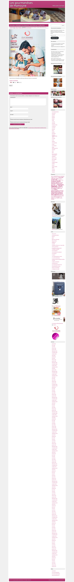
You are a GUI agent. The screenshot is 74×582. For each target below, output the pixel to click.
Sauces (53, 165)
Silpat (58, 196)
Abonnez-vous (54, 37)
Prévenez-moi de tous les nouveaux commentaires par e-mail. (21, 119)
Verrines (53, 170)
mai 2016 (53, 491)
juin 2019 (53, 437)
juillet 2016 (54, 488)
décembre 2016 (54, 481)
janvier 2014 (54, 531)
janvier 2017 (54, 479)
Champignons (56, 177)
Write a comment (18, 27)
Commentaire (13, 97)
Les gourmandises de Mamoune (21, 4)
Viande (52, 199)
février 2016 (54, 495)
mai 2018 (53, 456)
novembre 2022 (54, 384)
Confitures (54, 126)
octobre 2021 (54, 400)
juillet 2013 (54, 540)
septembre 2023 (54, 375)
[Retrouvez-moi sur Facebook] (58, 82)
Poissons (53, 160)
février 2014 (54, 530)
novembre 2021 (54, 398)
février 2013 (54, 547)
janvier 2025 (54, 361)
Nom (11, 107)
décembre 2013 (54, 533)
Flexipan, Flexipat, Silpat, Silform (39, 27)
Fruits (57, 188)
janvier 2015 (54, 514)
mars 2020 (53, 424)
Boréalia (53, 117)
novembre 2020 (54, 413)
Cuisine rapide (55, 182)
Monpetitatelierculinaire (56, 266)
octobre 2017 (54, 466)
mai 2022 (53, 390)
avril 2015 (53, 510)
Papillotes (53, 156)
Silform (55, 196)
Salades (53, 163)
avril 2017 (53, 475)
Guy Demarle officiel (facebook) (57, 323)
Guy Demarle (54, 145)
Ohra (53, 152)
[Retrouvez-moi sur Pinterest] (58, 69)
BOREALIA (54, 242)
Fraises (62, 187)
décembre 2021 (54, 397)
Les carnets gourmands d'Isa (57, 264)
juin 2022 (53, 388)
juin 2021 (53, 404)
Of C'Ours (53, 215)
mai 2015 (53, 508)
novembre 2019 (54, 430)
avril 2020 (53, 423)
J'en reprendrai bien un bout (57, 256)
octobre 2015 (54, 501)
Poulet (62, 195)
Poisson (56, 195)
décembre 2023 (54, 371)
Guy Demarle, (15, 80)
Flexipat (59, 187)
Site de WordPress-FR (55, 575)
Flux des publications (55, 572)
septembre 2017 (54, 468)
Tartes (57, 198)
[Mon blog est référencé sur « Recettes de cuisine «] (58, 336)
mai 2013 (53, 543)
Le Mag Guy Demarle (55, 261)
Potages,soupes (54, 162)
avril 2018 (53, 458)
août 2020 (53, 417)
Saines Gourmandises (55, 267)
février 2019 (54, 443)
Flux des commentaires (56, 573)
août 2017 (53, 469)
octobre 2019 (54, 432)
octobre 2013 (54, 536)
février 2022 (54, 394)
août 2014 (53, 521)
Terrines (53, 169)
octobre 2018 (54, 449)
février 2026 (54, 348)
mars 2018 (53, 459)
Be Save (53, 116)
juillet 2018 (54, 453)
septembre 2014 (54, 520)
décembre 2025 (54, 351)
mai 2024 (53, 368)
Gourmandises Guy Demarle (57, 252)
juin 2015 (53, 507)
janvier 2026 (54, 349)
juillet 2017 (54, 471)
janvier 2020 (54, 427)
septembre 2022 (54, 385)
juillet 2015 (54, 505)
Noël (53, 151)
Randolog (53, 229)
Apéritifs (53, 114)
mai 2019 (53, 439)
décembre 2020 (54, 411)
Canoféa (53, 243)
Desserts (53, 129)
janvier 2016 (54, 497)
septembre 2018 (54, 450)
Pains (63, 194)
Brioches (59, 176)
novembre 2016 (54, 482)
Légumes (53, 149)
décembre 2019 (54, 429)
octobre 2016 (54, 484)
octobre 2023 (54, 374)
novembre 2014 (54, 517)
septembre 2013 (54, 537)
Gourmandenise (54, 250)
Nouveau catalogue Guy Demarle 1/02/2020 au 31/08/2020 (27, 25)
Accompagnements (55, 111)
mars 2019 (53, 442)
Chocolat (53, 123)
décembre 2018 (54, 446)
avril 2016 (53, 492)
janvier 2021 (54, 410)
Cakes (53, 120)
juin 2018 (53, 455)
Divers (53, 130)
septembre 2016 (54, 485)
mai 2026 (53, 346)
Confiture (60, 178)
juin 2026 (53, 345)
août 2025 (53, 355)
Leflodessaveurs (55, 263)
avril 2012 (53, 562)
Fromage (53, 138)
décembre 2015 (54, 498)
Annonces (27, 27)
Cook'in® (31, 27)
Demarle (61, 182)
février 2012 (54, 565)
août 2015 (53, 504)
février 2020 (54, 426)
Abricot (52, 176)
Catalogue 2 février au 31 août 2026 (58, 245)
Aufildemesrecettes (55, 235)
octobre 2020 (54, 414)
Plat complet (54, 159)
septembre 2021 (54, 401)
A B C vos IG (54, 233)
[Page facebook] (58, 93)
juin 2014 (53, 524)
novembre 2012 (54, 552)
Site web (11, 114)
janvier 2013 (54, 549)
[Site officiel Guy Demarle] (58, 329)
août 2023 (53, 377)
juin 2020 (53, 420)
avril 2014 (53, 527)
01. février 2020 (12, 27)
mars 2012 (53, 563)
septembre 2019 (54, 433)
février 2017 (54, 478)
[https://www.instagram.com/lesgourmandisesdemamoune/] (58, 103)
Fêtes (55, 189)
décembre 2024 (54, 362)
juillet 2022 (54, 387)
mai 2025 (53, 358)
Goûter (53, 144)
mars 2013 (53, 546)
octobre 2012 (54, 553)
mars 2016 (53, 494)
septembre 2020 (54, 416)
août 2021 (53, 403)
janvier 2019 (54, 445)
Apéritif (56, 176)
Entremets (54, 133)
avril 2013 (53, 544)
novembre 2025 (54, 352)
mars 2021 (53, 407)
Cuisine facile (56, 181)
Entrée (53, 185)
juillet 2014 (54, 523)
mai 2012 (53, 560)
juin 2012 (53, 559)
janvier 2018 (54, 462)
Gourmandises (54, 142)
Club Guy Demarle (55, 246)
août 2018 (53, 452)
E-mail (11, 110)
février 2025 (54, 359)
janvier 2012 (54, 566)
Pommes (59, 195)
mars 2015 (53, 511)
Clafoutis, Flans (54, 178)
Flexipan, (11, 80)
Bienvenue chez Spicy (55, 239)
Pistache (52, 195)
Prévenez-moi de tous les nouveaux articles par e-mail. (20, 122)
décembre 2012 (54, 550)
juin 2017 (53, 472)
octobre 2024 (54, 365)
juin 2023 (53, 378)
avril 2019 (53, 440)
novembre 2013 (54, 534)
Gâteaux (53, 141)
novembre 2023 (54, 372)
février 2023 (54, 381)
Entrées (53, 132)
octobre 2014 (54, 518)
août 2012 (53, 556)
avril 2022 (53, 391)
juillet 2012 (54, 557)
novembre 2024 (54, 364)
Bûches (53, 119)
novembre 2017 (54, 465)
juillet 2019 (54, 436)
